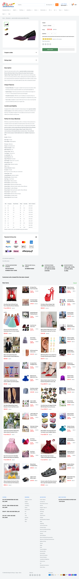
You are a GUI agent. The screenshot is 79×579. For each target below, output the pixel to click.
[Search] (56, 4)
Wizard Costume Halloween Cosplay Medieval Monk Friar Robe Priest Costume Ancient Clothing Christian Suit (71, 288)
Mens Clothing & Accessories (46, 537)
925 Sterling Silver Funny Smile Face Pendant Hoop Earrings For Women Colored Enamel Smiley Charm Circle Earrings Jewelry (48, 355)
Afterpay (42, 511)
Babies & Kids (43, 541)
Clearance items (6, 10)
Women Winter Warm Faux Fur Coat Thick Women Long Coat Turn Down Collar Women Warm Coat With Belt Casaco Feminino (48, 330)
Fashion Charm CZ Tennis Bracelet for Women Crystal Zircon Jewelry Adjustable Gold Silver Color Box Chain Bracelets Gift (71, 452)
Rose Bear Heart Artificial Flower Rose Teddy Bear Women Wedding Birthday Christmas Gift (11, 305)
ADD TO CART (50, 49)
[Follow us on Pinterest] (35, 575)
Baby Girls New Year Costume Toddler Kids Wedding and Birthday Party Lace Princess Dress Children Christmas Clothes (48, 456)
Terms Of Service (43, 525)
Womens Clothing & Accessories (47, 539)
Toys (60, 10)
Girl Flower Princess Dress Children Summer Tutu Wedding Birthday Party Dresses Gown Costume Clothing (33, 439)
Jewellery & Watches (44, 559)
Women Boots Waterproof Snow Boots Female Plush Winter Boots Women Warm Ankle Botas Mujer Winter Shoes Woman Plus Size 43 (71, 326)
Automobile (42, 553)
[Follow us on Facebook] (30, 575)
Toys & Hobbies (43, 549)
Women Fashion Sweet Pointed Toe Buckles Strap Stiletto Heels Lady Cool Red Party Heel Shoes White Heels (48, 380)
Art (54, 10)
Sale (9, 13)
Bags (41, 545)
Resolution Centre (44, 503)
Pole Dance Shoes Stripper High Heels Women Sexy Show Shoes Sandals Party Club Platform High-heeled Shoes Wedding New (48, 305)
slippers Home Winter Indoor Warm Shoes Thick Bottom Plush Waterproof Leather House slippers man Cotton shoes (34, 477)
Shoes (41, 543)
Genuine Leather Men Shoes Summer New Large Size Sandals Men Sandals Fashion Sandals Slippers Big (49, 482)
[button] (67, 49)
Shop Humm (42, 515)
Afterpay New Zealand (45, 519)
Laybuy (41, 513)
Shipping (42, 523)
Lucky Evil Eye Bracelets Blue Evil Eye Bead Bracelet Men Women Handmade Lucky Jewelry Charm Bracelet (71, 439)
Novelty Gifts (43, 551)
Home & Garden (43, 557)
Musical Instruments (44, 565)
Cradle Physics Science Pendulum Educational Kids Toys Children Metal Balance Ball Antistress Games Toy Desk (71, 351)
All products (8, 18)
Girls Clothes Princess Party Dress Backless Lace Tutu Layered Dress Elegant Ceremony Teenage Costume (34, 338)
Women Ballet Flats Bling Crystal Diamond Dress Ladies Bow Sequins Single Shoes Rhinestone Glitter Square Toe (71, 477)
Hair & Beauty (43, 535)
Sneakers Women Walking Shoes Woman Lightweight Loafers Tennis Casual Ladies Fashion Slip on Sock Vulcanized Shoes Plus (70, 465)
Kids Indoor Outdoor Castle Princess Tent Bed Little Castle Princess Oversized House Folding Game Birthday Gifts (34, 427)
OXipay (41, 517)
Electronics (42, 10)
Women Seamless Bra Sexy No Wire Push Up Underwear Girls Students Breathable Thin (11, 482)
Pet (49, 10)
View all (75, 283)
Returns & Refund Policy (45, 529)
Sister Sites (42, 567)
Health (14, 10)
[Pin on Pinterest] (45, 44)
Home (35, 10)
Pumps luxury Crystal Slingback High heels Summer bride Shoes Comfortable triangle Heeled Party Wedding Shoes (71, 363)
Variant (43, 22)
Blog (41, 521)
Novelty (66, 10)
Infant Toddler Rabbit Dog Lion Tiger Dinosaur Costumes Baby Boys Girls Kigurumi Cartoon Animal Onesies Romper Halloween (34, 401)
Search (41, 533)
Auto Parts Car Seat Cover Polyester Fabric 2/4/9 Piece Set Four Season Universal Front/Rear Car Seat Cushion (33, 326)
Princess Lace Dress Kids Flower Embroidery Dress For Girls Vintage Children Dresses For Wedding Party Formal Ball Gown (11, 330)
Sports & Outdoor (44, 555)
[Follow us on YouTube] (37, 575)
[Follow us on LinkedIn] (39, 575)
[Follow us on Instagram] (32, 575)
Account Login (43, 531)
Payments (42, 509)
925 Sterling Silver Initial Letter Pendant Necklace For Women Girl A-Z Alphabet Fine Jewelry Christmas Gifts (34, 351)
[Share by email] (50, 44)
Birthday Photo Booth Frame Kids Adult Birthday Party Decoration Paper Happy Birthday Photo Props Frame (33, 288)
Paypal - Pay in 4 (43, 507)
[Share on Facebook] (43, 44)
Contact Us (42, 501)
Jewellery (29, 10)
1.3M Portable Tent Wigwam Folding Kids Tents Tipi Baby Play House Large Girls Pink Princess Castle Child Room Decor (34, 414)
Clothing (21, 10)
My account (63, 5)
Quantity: (44, 33)
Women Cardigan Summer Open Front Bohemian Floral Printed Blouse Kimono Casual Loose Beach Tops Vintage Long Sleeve (71, 338)
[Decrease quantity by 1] (48, 33)
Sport (3, 13)
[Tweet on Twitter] (48, 44)
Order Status (42, 499)
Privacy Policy (43, 527)
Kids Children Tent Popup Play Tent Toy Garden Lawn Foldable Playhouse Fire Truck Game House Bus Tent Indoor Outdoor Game (49, 431)
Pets (41, 547)
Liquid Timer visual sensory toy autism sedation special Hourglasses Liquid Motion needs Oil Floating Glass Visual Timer (12, 380)
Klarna (41, 505)
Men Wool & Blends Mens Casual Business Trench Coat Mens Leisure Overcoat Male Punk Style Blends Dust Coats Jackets (11, 406)
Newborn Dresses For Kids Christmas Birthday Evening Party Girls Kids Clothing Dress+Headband (71, 427)
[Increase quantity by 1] (55, 33)
